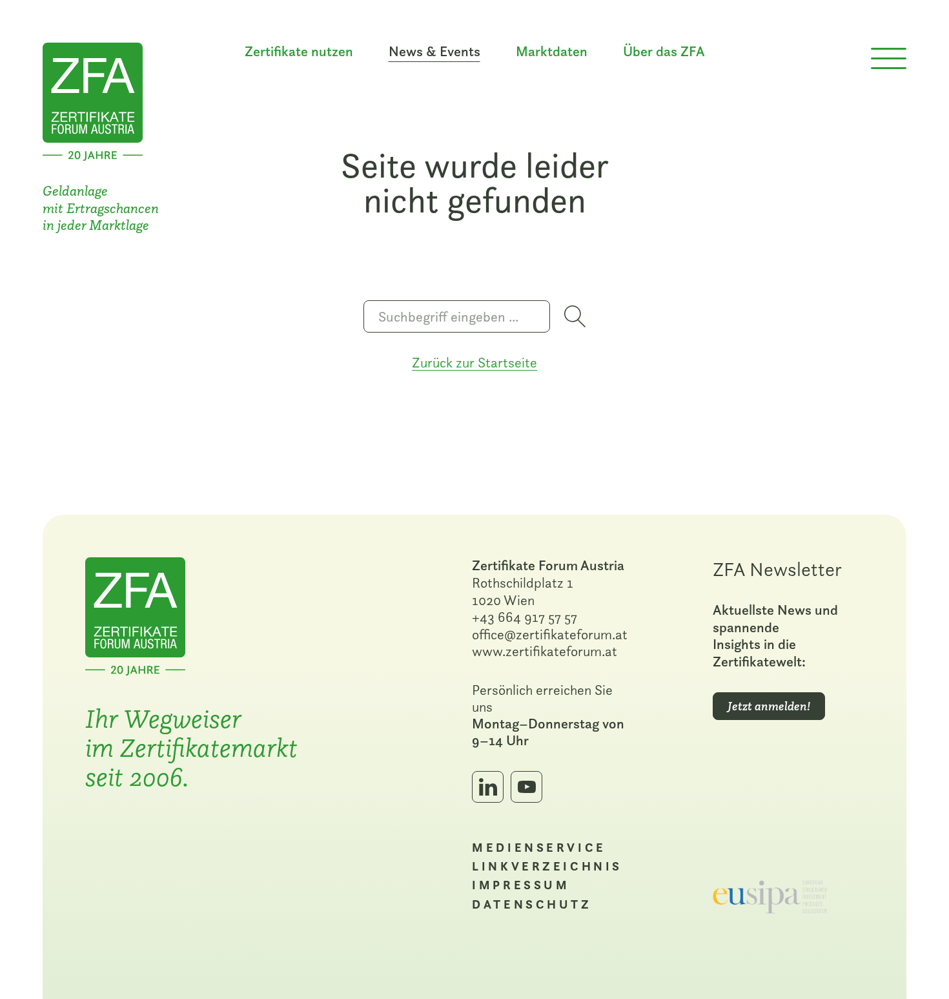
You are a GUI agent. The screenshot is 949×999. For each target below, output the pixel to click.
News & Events (434, 51)
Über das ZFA (664, 51)
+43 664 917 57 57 (524, 616)
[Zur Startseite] (93, 99)
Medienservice (539, 847)
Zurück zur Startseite (474, 362)
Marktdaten (551, 51)
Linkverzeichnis (547, 866)
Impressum (520, 884)
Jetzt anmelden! (769, 706)
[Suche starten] (575, 316)
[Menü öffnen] (888, 59)
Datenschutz (531, 904)
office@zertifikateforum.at (550, 634)
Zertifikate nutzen (299, 51)
